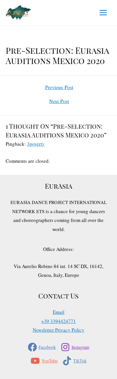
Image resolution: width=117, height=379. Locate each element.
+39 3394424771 (58, 321)
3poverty (36, 144)
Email (58, 312)
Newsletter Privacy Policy (58, 330)
